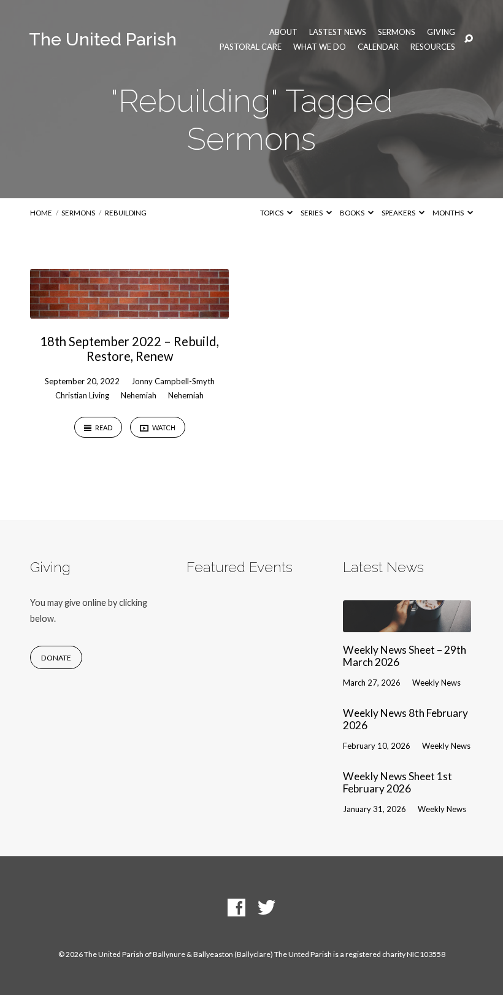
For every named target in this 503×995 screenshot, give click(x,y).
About (283, 32)
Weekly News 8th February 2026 (405, 719)
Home (41, 213)
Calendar (378, 47)
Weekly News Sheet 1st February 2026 (397, 783)
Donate (56, 657)
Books (353, 213)
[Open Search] (468, 39)
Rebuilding (126, 213)
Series (312, 213)
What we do (319, 47)
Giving (441, 32)
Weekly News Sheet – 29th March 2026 (404, 656)
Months (448, 213)
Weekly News (436, 682)
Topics (272, 213)
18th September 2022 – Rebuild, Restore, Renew (129, 348)
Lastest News (337, 32)
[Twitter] (266, 908)
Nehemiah (138, 395)
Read (103, 428)
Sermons (396, 32)
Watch (163, 428)
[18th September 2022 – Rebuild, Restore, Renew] (129, 310)
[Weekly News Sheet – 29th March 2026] (407, 624)
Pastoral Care (251, 47)
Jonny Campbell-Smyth (173, 381)
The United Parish (103, 39)
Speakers (399, 213)
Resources (432, 47)
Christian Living (82, 395)
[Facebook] (236, 908)
